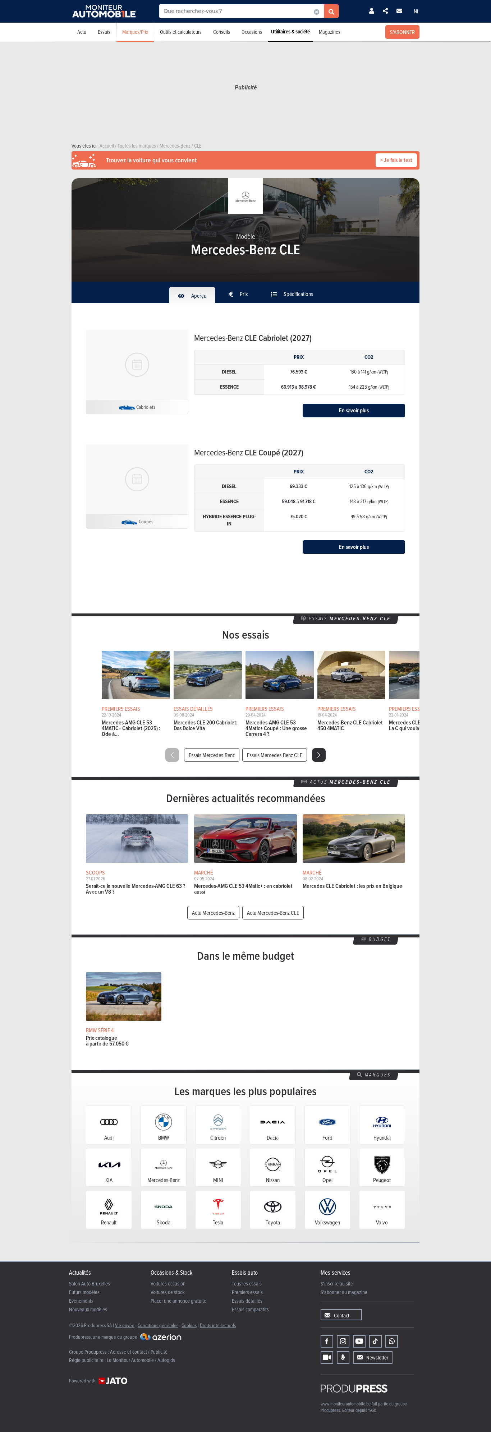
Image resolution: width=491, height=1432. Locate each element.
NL (416, 11)
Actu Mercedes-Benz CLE (273, 913)
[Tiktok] (375, 1341)
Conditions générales (158, 1325)
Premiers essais (247, 1292)
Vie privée (124, 1325)
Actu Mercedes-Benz (213, 913)
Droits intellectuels (218, 1325)
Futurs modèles (84, 1292)
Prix (243, 294)
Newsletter (377, 1357)
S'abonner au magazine (344, 1292)
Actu (81, 32)
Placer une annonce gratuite (178, 1300)
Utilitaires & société (290, 32)
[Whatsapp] (391, 1341)
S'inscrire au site (337, 1283)
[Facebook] (327, 1341)
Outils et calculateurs (181, 32)
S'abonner (402, 32)
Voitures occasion (168, 1283)
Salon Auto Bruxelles (89, 1283)
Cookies (189, 1325)
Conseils (221, 32)
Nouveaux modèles (88, 1309)
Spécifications (298, 294)
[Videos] (327, 1357)
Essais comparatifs (250, 1309)
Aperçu (198, 296)
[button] (319, 755)
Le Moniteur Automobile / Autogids (141, 1360)
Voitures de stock (168, 1292)
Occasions (252, 32)
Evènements (81, 1300)
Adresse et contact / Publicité (139, 1351)
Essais (104, 32)
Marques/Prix (135, 32)
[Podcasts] (343, 1357)
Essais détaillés (247, 1300)
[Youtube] (359, 1341)
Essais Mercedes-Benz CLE (274, 755)
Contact (341, 1315)
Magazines (329, 32)
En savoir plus (354, 410)
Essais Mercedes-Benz (212, 755)
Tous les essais (247, 1283)
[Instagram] (343, 1341)
